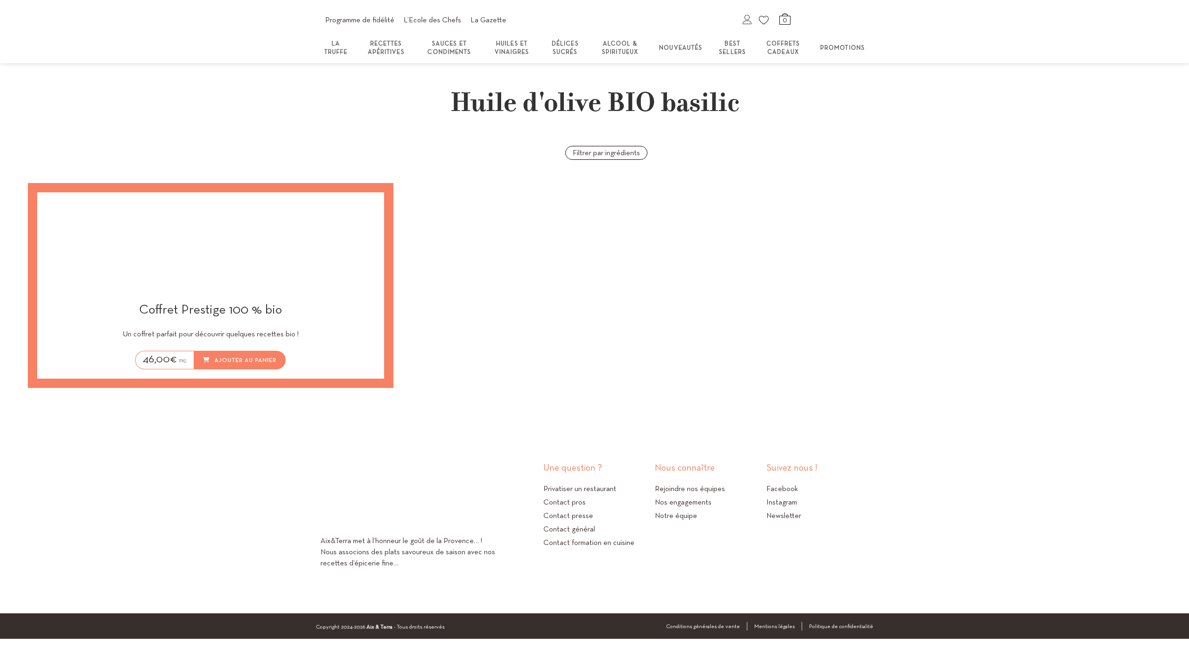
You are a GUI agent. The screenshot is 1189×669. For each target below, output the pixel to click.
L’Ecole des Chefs (432, 20)
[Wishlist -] (764, 19)
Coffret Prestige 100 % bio (210, 309)
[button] (351, 208)
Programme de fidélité (359, 19)
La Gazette (488, 20)
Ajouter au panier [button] (245, 359)
